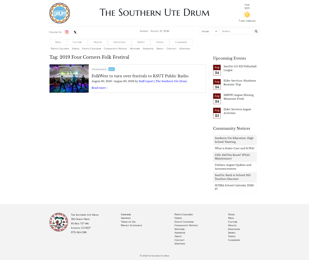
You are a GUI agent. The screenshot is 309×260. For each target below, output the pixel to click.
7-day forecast (247, 20)
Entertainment (99, 69)
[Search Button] (256, 31)
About (160, 48)
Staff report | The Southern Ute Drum (163, 81)
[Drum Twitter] (75, 32)
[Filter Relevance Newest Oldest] (229, 31)
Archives (126, 218)
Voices (159, 42)
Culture (77, 42)
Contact (171, 48)
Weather (135, 48)
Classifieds (181, 42)
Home (231, 214)
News (58, 42)
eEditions (184, 48)
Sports (140, 42)
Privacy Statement (131, 225)
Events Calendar (91, 48)
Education (120, 42)
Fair (247, 4)
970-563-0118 (79, 232)
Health (98, 42)
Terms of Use (128, 221)
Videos (75, 48)
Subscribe (126, 214)
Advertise (148, 48)
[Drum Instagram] (67, 32)
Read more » (100, 87)
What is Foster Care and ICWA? (235, 148)
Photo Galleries (60, 48)
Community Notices (115, 48)
